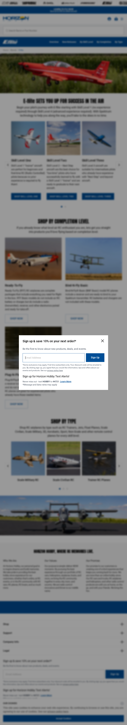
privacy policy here (55, 370)
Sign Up (95, 357)
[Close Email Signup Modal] (102, 341)
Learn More (65, 381)
